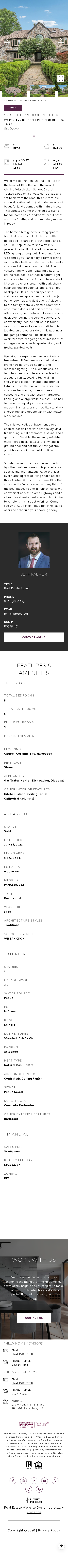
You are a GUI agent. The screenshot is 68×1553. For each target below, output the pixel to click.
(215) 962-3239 (14, 601)
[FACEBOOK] (13, 1480)
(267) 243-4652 (20, 1364)
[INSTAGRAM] (23, 1480)
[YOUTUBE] (44, 1480)
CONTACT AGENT (34, 637)
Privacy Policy (49, 1530)
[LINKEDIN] (34, 1480)
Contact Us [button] (34, 1318)
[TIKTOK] (28, 1489)
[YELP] (55, 1480)
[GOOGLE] (39, 1489)
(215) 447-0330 (19, 1393)
